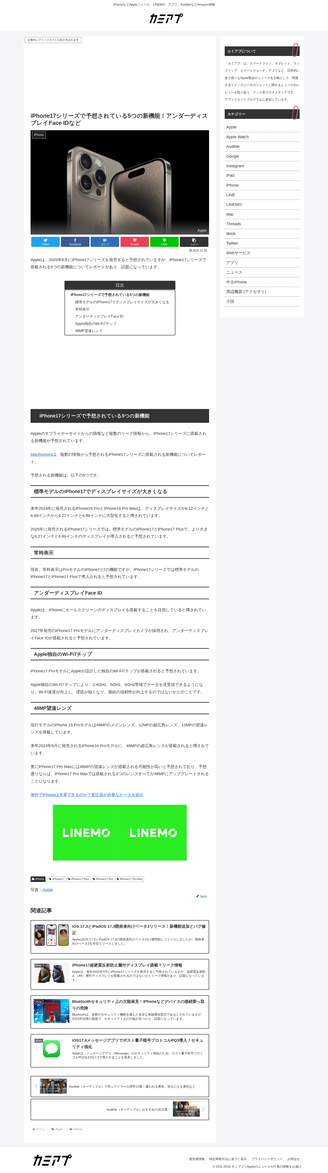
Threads (233, 224)
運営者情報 (197, 1159)
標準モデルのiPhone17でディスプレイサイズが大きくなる (122, 302)
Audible (233, 146)
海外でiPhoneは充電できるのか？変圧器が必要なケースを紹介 (87, 795)
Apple (48, 890)
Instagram (235, 166)
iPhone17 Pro (104, 879)
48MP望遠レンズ (88, 331)
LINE (230, 195)
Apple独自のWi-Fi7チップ (95, 324)
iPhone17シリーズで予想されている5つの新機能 (110, 295)
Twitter (232, 243)
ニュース (234, 272)
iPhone (39, 879)
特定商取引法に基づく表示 (228, 1159)
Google (232, 156)
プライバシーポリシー (267, 1159)
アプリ (232, 262)
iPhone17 (58, 879)
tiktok (231, 233)
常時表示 (82, 309)
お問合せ (293, 1159)
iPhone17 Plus (80, 879)
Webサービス (238, 253)
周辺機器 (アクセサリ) (246, 291)
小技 (230, 301)
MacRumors (41, 454)
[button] (194, 242)
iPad (230, 175)
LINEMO (234, 204)
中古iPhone (236, 282)
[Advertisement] (120, 77)
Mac (230, 214)
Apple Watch (237, 137)
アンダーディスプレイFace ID (99, 316)
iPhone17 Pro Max (131, 879)
